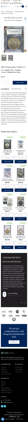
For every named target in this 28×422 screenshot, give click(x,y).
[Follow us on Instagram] (5, 406)
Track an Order (18, 369)
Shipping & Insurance (6, 390)
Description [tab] (5, 89)
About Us (3, 382)
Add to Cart (19, 82)
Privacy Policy (4, 372)
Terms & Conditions (6, 374)
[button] (2, 419)
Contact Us (14, 342)
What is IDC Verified (6, 392)
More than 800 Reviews (12, 261)
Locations (3, 384)
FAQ (2, 386)
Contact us (19, 20)
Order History (18, 372)
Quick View (7, 157)
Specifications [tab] (16, 89)
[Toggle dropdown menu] (26, 89)
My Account (4, 369)
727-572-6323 (5, 3)
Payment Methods (5, 388)
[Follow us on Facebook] (2, 406)
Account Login (18, 367)
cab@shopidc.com (7, 402)
